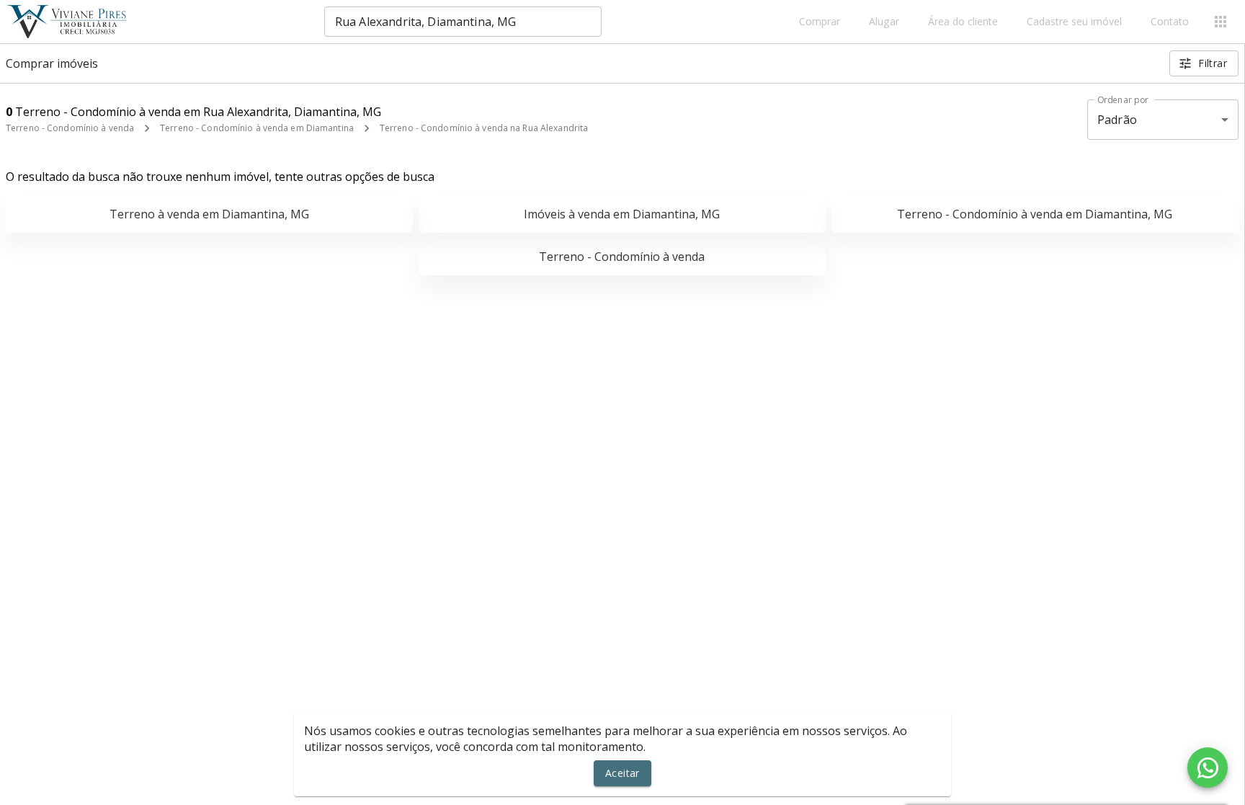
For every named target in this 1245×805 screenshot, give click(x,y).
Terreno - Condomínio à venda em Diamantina (257, 128)
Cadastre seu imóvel (1074, 22)
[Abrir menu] (1220, 21)
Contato (1170, 22)
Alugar (884, 22)
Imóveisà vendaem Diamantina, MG (622, 214)
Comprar (819, 22)
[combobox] (463, 21)
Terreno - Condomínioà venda (622, 256)
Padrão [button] (1117, 120)
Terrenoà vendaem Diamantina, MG (209, 214)
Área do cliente (963, 22)
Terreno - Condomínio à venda (70, 128)
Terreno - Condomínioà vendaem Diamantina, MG (1034, 214)
